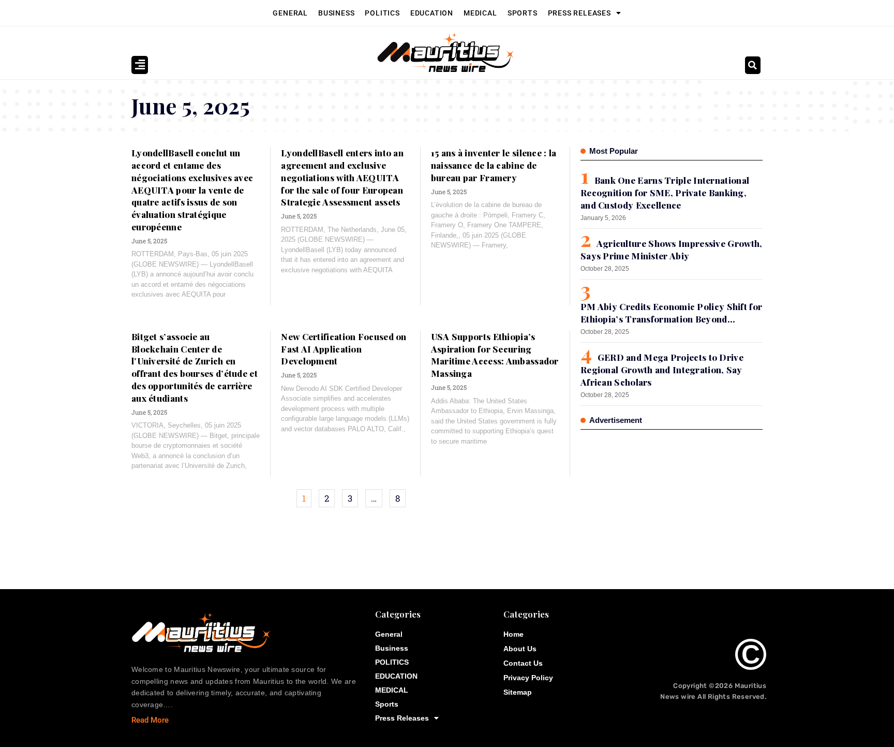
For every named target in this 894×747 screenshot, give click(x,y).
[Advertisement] (658, 504)
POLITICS (382, 13)
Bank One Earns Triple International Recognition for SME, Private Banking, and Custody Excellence (664, 192)
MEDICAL (480, 13)
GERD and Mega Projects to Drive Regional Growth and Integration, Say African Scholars (661, 369)
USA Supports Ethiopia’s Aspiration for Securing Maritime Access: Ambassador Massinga (495, 355)
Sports (523, 13)
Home (513, 634)
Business (336, 13)
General (290, 13)
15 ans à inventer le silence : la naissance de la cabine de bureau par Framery (494, 165)
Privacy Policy (528, 677)
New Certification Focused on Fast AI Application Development (343, 349)
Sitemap (517, 692)
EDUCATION (431, 13)
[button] (753, 65)
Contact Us (523, 663)
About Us (520, 649)
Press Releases (579, 13)
